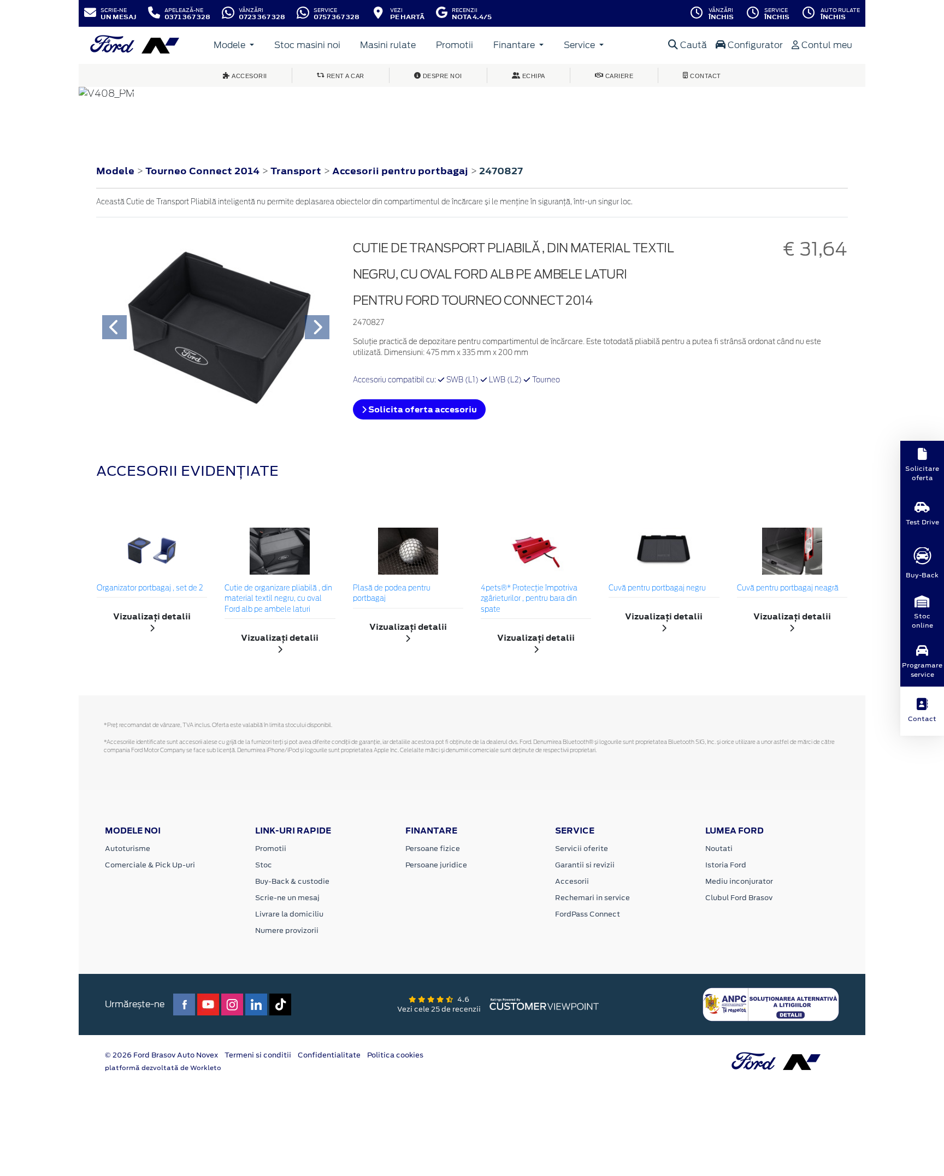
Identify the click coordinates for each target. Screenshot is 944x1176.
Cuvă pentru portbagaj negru (657, 588)
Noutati (719, 848)
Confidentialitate (329, 1055)
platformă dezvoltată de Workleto (163, 1067)
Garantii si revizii (585, 865)
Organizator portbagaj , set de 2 (150, 588)
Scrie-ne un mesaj (287, 898)
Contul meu (825, 45)
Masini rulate (388, 45)
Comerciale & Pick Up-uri (150, 865)
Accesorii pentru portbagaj (401, 171)
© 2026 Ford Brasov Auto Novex (161, 1055)
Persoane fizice (432, 848)
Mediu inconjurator (739, 881)
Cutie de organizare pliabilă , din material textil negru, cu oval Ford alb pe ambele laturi (278, 599)
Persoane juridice (436, 865)
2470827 (501, 171)
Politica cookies (395, 1055)
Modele (230, 45)
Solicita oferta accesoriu (422, 409)
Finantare (515, 45)
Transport (296, 171)
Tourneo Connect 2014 (202, 171)
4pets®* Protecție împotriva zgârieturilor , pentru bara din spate (529, 599)
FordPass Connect (587, 914)
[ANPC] (771, 1003)
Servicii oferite (581, 848)
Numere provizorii (286, 930)
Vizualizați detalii (152, 616)
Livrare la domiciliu (289, 914)
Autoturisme (127, 848)
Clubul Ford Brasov (738, 898)
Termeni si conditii (258, 1055)
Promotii (454, 45)
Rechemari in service (592, 898)
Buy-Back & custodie (292, 881)
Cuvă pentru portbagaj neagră (788, 588)
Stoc (263, 865)
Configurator (754, 45)
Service (580, 45)
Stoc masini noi (307, 45)
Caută (692, 45)
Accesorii (572, 881)
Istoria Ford (725, 865)
